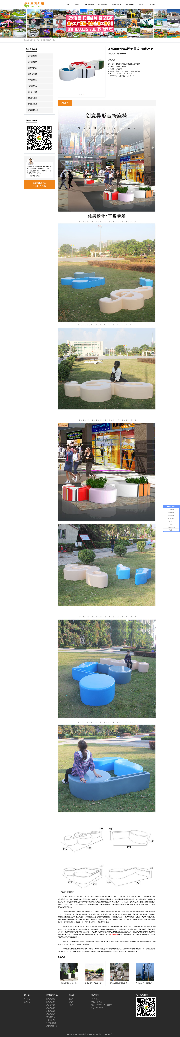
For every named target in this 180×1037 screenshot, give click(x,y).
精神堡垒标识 (32, 92)
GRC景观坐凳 (32, 104)
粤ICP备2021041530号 (105, 1034)
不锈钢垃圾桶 (32, 98)
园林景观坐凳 (102, 4)
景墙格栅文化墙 (33, 110)
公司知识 (72, 1002)
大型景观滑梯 (32, 80)
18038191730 (39, 183)
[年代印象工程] (34, 5)
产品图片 (64, 103)
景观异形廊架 (32, 74)
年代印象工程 (82, 1034)
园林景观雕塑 (89, 4)
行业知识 (72, 1005)
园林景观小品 (130, 4)
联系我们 (153, 4)
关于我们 (77, 4)
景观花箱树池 (116, 4)
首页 (67, 4)
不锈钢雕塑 (114, 934)
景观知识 (142, 4)
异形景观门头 (32, 86)
